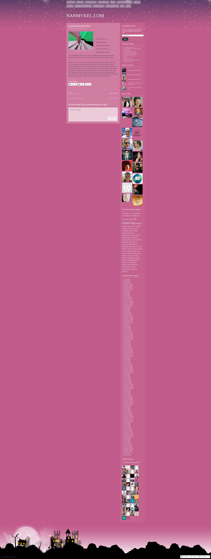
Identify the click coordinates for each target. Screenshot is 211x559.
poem (139, 253)
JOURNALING (80, 2)
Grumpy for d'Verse (128, 58)
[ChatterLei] (137, 133)
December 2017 (127, 416)
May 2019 (126, 392)
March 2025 (126, 297)
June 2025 (126, 293)
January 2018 (127, 415)
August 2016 (126, 437)
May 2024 (126, 311)
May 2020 (126, 377)
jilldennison (130, 75)
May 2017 (126, 426)
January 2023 (127, 333)
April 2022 (126, 345)
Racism (124, 260)
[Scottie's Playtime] (127, 113)
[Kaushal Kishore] (127, 144)
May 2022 (126, 344)
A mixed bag (76, 93)
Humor (124, 249)
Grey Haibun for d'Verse (129, 47)
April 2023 (126, 329)
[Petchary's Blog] (137, 157)
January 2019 (127, 398)
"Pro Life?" (125, 213)
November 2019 (127, 386)
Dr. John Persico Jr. (132, 87)
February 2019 (127, 397)
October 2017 (127, 419)
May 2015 (126, 453)
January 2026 (127, 283)
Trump (133, 267)
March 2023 (126, 330)
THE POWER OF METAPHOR (130, 54)
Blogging (139, 223)
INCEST (128, 6)
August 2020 (126, 373)
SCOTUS (125, 265)
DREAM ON (136, 2)
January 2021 (127, 366)
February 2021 (127, 365)
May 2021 (126, 361)
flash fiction (133, 247)
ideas (140, 249)
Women (134, 269)
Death (124, 233)
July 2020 (126, 375)
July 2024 (126, 308)
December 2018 (127, 399)
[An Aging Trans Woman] (139, 112)
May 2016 (126, 441)
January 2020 (127, 383)
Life (138, 251)
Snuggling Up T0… (112, 98)
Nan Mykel (130, 79)
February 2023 (127, 332)
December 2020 (127, 368)
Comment (112, 118)
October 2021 (127, 354)
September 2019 (127, 388)
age (138, 216)
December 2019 (127, 384)
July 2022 (126, 341)
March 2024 (126, 314)
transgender (126, 267)
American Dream (128, 219)
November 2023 (127, 319)
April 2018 (126, 410)
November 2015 (127, 449)
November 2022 (127, 336)
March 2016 (126, 444)
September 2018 (127, 404)
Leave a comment (114, 93)
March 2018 (126, 412)
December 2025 (127, 285)
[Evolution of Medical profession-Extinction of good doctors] (127, 155)
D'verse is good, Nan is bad (130, 51)
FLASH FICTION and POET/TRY (124, 2)
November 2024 (127, 303)
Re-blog (130, 260)
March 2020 (126, 380)
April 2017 (126, 427)
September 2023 (127, 322)
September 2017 (127, 420)
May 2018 (126, 409)
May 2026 (126, 280)
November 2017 (127, 417)
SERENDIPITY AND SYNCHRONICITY (83, 6)
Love (123, 253)
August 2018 (126, 405)
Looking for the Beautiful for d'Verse (132, 60)
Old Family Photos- (99, 6)
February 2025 (127, 298)
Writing (124, 271)
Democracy (131, 233)
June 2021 (126, 359)
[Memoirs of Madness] (137, 168)
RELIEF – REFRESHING (103, 2)
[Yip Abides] (137, 200)
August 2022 (126, 340)
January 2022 (127, 350)
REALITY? (125, 262)
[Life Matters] (127, 177)
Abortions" (136, 213)
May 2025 (126, 294)
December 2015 (127, 448)
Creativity (125, 231)
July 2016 (126, 438)
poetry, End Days (133, 256)
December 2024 (127, 301)
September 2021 (127, 355)
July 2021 (126, 358)
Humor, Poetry (133, 249)
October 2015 (127, 451)
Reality (136, 260)
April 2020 (126, 379)
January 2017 (127, 431)
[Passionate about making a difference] (126, 198)
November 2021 (127, 352)
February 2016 (127, 445)
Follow (125, 39)
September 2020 (127, 372)
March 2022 (126, 347)
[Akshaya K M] (137, 146)
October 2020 (127, 370)
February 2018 (127, 413)
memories (129, 253)
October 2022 (127, 337)
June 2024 (126, 309)
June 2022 (126, 343)
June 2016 (126, 440)
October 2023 (127, 321)
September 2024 (127, 305)
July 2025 (126, 291)
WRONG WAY (138, 70)
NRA (135, 253)
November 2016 (127, 433)
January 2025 (127, 300)
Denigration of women (130, 238)
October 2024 (127, 304)
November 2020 (127, 369)
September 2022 (127, 339)
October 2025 (127, 287)
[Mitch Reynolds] (127, 188)
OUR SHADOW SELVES (91, 2)
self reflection (133, 265)
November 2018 (127, 401)
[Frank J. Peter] (137, 189)
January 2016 (127, 446)
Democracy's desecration (131, 235)
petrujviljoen (131, 70)
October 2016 (127, 434)
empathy (125, 242)
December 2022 (127, 334)
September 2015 (127, 452)
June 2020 (126, 376)
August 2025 (126, 290)
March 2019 (126, 395)
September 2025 (127, 289)
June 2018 (126, 408)
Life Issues (70, 6)
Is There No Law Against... (130, 56)
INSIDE (125, 57)
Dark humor (133, 231)
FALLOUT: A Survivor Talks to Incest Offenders (130, 244)
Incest (124, 251)
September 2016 (127, 435)
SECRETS (113, 2)
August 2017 (126, 422)
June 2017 (126, 424)
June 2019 (126, 391)
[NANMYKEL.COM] (137, 102)
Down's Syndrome (128, 240)
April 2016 (126, 442)
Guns (140, 247)
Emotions (139, 240)
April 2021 (126, 362)
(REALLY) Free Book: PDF (112, 6)
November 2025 (127, 286)
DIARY (122, 6)
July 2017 (126, 423)
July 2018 (126, 406)
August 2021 (126, 356)
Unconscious (126, 269)
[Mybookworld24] (137, 179)
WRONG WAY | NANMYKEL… (134, 83)
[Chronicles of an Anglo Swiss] (137, 122)
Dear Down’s (71, 2)
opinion (107, 66)
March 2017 (126, 428)
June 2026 (126, 279)
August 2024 (126, 307)
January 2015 (127, 455)
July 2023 (126, 325)
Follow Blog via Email (128, 26)
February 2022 (127, 348)
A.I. (131, 213)
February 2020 (127, 381)
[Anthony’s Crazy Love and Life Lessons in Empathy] (127, 133)
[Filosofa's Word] (127, 102)
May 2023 (126, 327)
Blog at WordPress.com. (6, 557)
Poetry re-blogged (128, 258)
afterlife (133, 216)
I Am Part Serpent (128, 61)
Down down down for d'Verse (130, 53)
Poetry (124, 256)
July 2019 (126, 390)
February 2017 (127, 430)
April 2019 (126, 394)
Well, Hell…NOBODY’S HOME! (76, 98)
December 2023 (127, 318)
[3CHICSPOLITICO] (127, 166)
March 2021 (126, 363)
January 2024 (127, 316)
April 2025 (126, 296)
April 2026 (126, 282)
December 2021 (127, 351)
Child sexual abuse (128, 226)
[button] (80, 40)
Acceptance (126, 216)
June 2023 (126, 326)
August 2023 (126, 323)
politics (137, 258)
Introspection (131, 251)
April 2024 (126, 312)
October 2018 (127, 402)
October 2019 (127, 387)
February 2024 (127, 315)
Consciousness (133, 229)
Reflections (133, 262)
